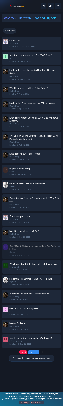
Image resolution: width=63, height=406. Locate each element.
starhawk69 (14, 43)
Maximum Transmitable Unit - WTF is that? (31, 278)
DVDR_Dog (14, 76)
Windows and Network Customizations (29, 293)
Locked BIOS (15, 40)
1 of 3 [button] (23, 352)
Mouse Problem (17, 323)
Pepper (12, 171)
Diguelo (12, 186)
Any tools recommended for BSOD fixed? (30, 55)
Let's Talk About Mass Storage (24, 153)
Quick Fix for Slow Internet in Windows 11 (30, 338)
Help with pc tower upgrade (23, 308)
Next (32, 352)
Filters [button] (10, 30)
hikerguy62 (14, 267)
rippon (12, 252)
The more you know (19, 216)
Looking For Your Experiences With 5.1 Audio (32, 103)
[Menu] (5, 6)
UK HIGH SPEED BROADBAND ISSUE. (27, 183)
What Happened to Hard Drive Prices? (28, 88)
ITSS (11, 58)
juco (11, 311)
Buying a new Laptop (20, 168)
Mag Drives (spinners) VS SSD (24, 231)
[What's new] (58, 6)
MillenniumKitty (16, 341)
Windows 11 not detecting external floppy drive (33, 264)
